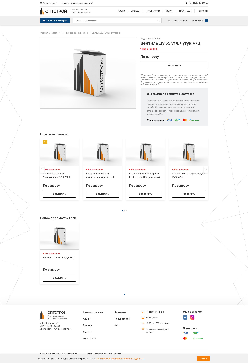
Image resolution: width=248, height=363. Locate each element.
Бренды (135, 10)
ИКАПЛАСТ (185, 10)
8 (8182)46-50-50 (199, 3)
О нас (117, 325)
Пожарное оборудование (75, 33)
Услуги (169, 10)
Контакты (202, 10)
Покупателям (153, 10)
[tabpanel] (59, 169)
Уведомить (174, 65)
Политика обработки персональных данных (104, 354)
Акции (121, 10)
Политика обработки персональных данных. (120, 358)
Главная (44, 33)
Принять (203, 359)
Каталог (55, 33)
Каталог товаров (57, 20)
